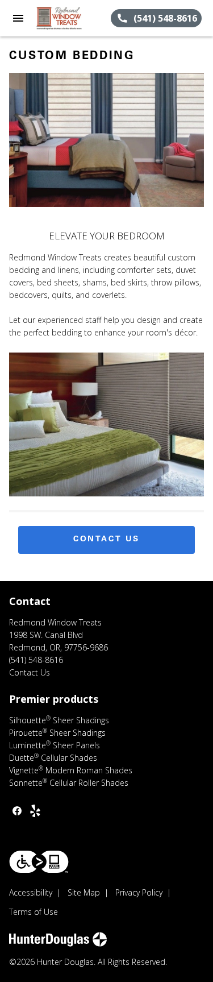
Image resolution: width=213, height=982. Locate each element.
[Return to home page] (70, 18)
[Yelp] (35, 811)
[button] (18, 18)
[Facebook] (17, 811)
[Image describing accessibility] (39, 862)
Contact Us (106, 540)
